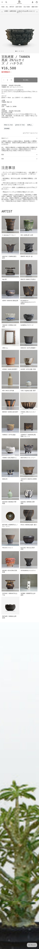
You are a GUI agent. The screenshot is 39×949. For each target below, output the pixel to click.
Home (2, 7)
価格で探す (35, 7)
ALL (7, 7)
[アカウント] (32, 2)
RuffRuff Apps (28, 133)
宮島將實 (6, 128)
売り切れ (25, 80)
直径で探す (19, 7)
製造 (3, 158)
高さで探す (27, 7)
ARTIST (12, 7)
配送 (3, 154)
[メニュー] (2, 2)
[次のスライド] (37, 12)
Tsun (36, 133)
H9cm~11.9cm (8, 125)
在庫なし (30, 125)
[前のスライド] (2, 12)
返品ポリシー (5, 138)
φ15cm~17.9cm (19, 125)
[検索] (6, 2)
